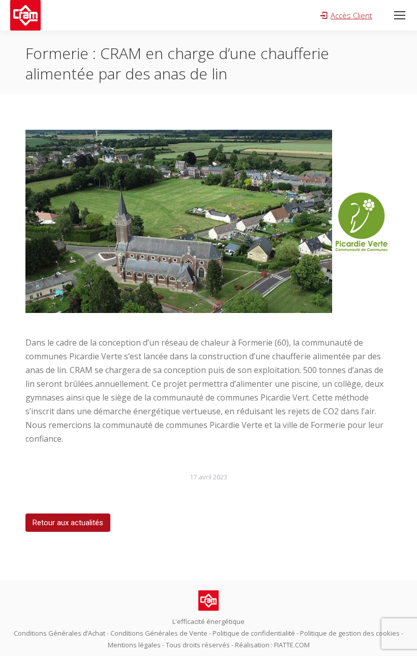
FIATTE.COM (292, 644)
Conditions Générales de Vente (158, 633)
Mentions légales (134, 644)
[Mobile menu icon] (400, 15)
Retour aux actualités (68, 522)
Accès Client (351, 15)
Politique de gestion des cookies (350, 633)
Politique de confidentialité (254, 633)
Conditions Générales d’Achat (59, 633)
